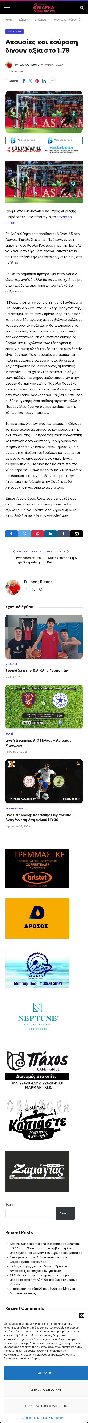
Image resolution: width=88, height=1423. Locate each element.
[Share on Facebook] (23, 80)
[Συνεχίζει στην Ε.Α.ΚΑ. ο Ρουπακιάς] (44, 637)
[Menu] (7, 7)
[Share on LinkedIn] (44, 80)
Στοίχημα (14, 31)
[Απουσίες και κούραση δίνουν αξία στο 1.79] (44, 112)
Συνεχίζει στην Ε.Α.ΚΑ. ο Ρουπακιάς (36, 670)
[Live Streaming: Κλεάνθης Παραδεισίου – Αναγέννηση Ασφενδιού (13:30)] (44, 781)
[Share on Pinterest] (37, 80)
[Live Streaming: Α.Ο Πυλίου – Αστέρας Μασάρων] (44, 707)
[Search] (81, 7)
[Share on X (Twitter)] (30, 80)
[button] (81, 1315)
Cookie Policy (30, 1417)
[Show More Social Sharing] (52, 80)
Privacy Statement (52, 1417)
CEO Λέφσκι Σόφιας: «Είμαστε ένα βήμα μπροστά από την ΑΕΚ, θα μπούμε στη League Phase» (44, 1279)
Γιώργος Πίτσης (28, 64)
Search (10, 1204)
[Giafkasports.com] (44, 8)
